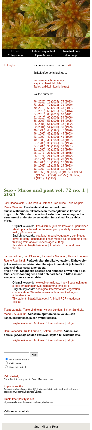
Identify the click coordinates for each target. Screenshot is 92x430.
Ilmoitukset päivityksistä (19, 399)
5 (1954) (51, 175)
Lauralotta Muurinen (54, 256)
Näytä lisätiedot (38, 245)
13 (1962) (39, 168)
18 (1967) (53, 162)
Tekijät (16, 248)
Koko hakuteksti (17, 367)
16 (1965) (39, 165)
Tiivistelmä (19, 245)
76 (69, 65)
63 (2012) (53, 114)
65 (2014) (67, 111)
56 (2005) (67, 120)
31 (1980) (39, 149)
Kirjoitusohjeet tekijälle (47, 83)
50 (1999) (67, 127)
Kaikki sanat (15, 363)
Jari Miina (60, 203)
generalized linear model (46, 238)
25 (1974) (39, 156)
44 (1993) (67, 133)
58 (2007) (39, 120)
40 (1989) (39, 140)
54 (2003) (53, 124)
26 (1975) (67, 152)
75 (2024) (53, 101)
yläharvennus (28, 232)
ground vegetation (59, 235)
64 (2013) (39, 114)
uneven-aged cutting (51, 242)
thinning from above (24, 242)
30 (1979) (53, 149)
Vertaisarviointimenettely (49, 80)
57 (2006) (53, 120)
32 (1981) (67, 146)
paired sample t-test (75, 238)
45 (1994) (53, 133)
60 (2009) (53, 117)
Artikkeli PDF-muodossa (65, 245)
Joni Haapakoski (14, 203)
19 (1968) (39, 162)
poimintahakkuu (31, 229)
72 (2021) (53, 104)
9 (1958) (52, 172)
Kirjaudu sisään (13, 386)
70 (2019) (39, 108)
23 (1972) (67, 156)
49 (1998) (39, 130)
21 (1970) (53, 159)
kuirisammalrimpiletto (56, 285)
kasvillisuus (43, 226)
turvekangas (50, 229)
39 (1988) (53, 140)
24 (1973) (53, 156)
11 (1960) (66, 168)
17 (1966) (67, 162)
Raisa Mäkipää (13, 207)
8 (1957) (64, 172)
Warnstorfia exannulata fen (47, 292)
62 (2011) (66, 114)
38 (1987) (67, 140)
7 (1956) (77, 172)
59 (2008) (67, 117)
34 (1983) (39, 146)
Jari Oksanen (32, 256)
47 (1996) (67, 130)
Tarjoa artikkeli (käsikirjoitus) (51, 86)
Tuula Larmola (12, 309)
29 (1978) (67, 149)
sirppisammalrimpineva (26, 285)
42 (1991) (53, 136)
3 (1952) (75, 175)
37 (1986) (39, 143)
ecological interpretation (50, 289)
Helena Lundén (52, 309)
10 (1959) (39, 172)
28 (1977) (39, 152)
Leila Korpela (75, 203)
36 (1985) (53, 143)
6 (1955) (39, 175)
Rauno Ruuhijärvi (14, 260)
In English (10, 65)
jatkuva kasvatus (63, 226)
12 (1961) (53, 168)
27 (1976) (53, 152)
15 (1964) (53, 165)
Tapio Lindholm (32, 309)
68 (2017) (67, 108)
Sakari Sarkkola (73, 309)
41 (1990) (67, 136)
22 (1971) (39, 159)
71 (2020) (67, 104)
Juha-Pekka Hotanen (39, 203)
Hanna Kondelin (78, 256)
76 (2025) (39, 101)
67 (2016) (39, 111)
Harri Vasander (13, 331)
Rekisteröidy (11, 376)
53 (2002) (67, 124)
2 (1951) (39, 178)
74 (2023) (67, 101)
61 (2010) (39, 117)
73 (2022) (39, 104)
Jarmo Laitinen (13, 256)
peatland (41, 235)
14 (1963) (67, 165)
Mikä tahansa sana (19, 359)
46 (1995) (39, 133)
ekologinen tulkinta (47, 282)
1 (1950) (51, 178)
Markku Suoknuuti (15, 314)
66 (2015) (53, 111)
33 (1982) (53, 146)
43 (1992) (39, 136)
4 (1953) (63, 175)
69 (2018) (53, 108)
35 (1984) (67, 143)
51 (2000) (53, 127)
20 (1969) (67, 159)
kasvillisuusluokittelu (74, 282)
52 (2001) (39, 127)
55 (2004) (39, 124)
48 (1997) (53, 130)
